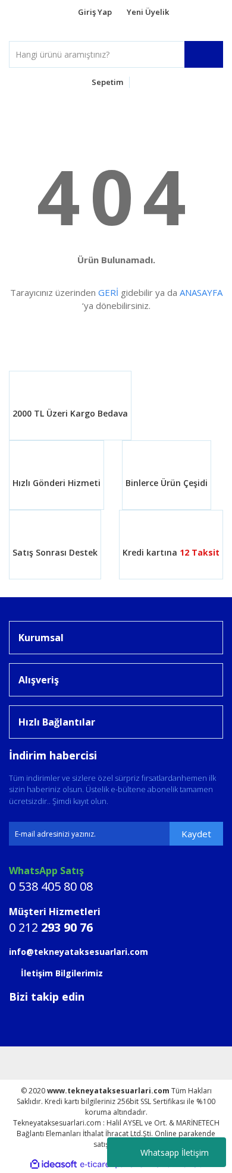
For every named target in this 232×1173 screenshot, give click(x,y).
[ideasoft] (53, 1164)
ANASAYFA (201, 292)
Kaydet (196, 834)
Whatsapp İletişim (174, 1152)
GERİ (108, 292)
